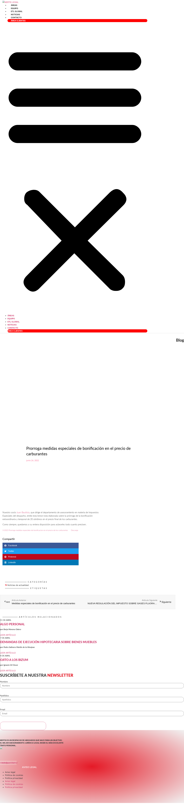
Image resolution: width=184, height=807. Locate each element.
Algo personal (12, 624)
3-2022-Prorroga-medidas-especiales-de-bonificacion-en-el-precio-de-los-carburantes (35, 530)
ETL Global (17, 11)
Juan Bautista (23, 512)
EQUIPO (14, 8)
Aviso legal (10, 772)
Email (2, 709)
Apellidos (4, 696)
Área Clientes (18, 20)
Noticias (15, 14)
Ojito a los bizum (14, 660)
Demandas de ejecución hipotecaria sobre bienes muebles (48, 642)
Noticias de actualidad (18, 585)
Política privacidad (14, 778)
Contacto (16, 17)
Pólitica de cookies (14, 775)
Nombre (4, 682)
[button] (75, 168)
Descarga (74, 530)
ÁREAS (14, 5)
